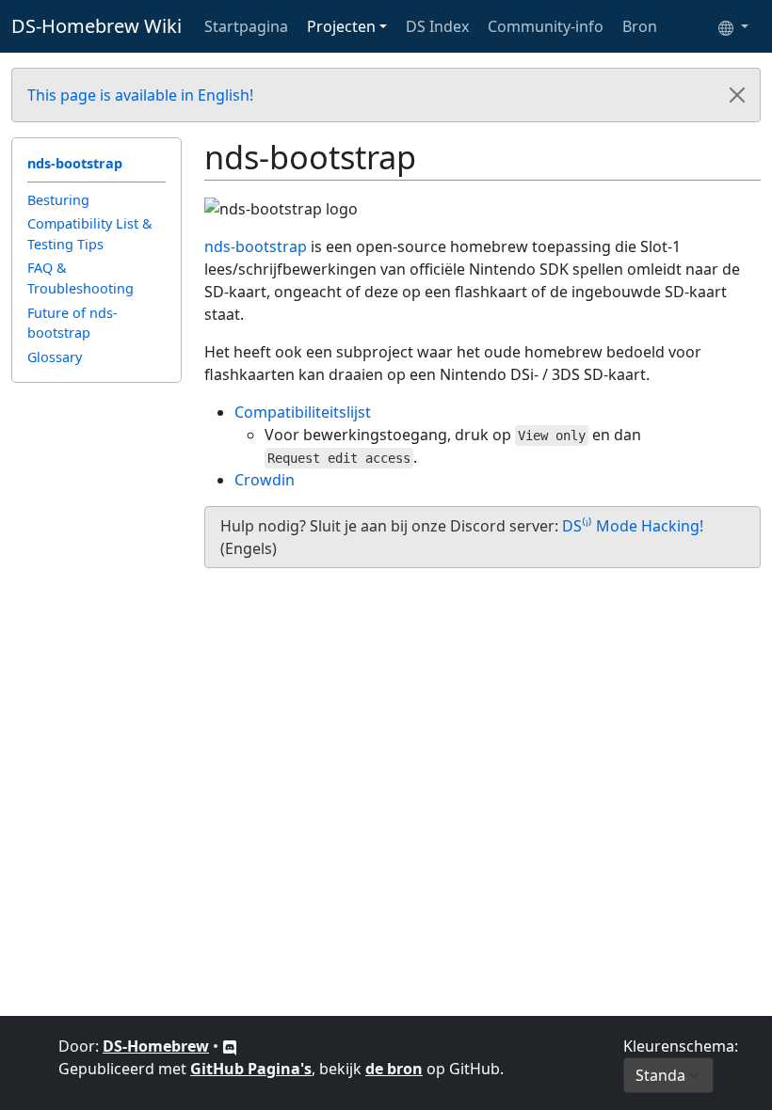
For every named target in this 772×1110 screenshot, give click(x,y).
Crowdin (264, 479)
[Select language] (733, 26)
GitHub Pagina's (251, 1068)
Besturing (58, 200)
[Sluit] (737, 95)
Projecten (341, 26)
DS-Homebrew (156, 1046)
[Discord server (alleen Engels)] (229, 1046)
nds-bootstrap (74, 163)
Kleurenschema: (680, 1046)
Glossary (54, 357)
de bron (394, 1068)
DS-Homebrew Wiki (96, 26)
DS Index (437, 26)
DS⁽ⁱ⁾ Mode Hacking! (632, 525)
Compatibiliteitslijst (302, 412)
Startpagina (246, 26)
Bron (639, 26)
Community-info (545, 26)
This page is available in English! (140, 95)
